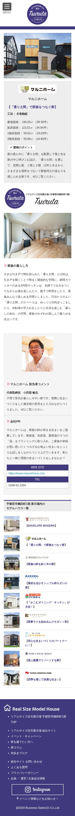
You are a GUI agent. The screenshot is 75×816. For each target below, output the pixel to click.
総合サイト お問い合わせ (26, 761)
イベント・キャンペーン (26, 736)
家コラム (16, 747)
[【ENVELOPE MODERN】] (37, 519)
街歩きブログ (19, 753)
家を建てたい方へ (22, 741)
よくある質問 (19, 767)
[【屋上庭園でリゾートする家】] (37, 653)
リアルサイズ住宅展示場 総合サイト (33, 730)
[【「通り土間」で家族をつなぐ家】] (37, 538)
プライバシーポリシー (25, 772)
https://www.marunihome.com (27, 473)
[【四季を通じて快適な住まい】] (37, 673)
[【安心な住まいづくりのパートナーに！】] (37, 634)
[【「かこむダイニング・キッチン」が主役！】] (37, 596)
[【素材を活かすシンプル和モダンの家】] (37, 576)
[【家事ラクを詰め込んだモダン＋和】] (37, 615)
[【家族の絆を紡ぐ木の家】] (37, 557)
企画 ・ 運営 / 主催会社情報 (28, 778)
